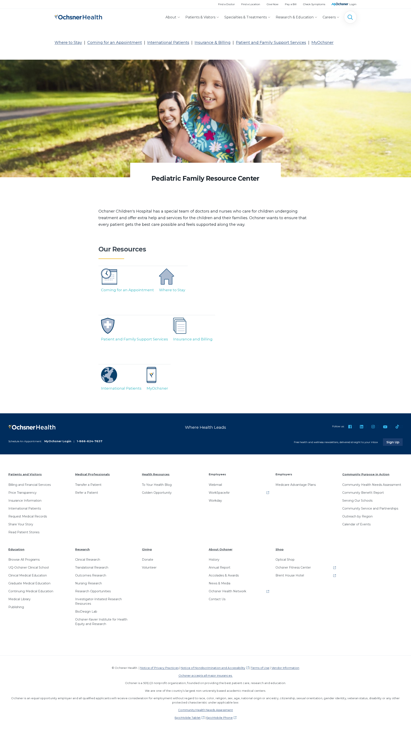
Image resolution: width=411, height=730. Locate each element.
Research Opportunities (93, 591)
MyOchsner (322, 42)
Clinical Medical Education (27, 575)
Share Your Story (20, 524)
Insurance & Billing (213, 42)
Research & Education (295, 17)
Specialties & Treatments (245, 17)
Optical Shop (285, 560)
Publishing (16, 607)
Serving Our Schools (357, 500)
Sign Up (394, 442)
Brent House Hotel (289, 575)
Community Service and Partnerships (370, 508)
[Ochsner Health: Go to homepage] (78, 16)
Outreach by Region (357, 516)
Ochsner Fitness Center (293, 567)
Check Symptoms (314, 4)
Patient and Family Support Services (271, 42)
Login (352, 4)
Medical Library (19, 599)
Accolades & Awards (224, 575)
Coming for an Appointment (114, 42)
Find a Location (250, 4)
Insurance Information (25, 500)
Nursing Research (88, 583)
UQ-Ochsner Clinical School (28, 567)
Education (16, 549)
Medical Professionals (92, 474)
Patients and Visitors (25, 474)
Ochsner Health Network (227, 591)
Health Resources (156, 474)
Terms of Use (260, 667)
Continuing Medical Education (30, 591)
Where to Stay (68, 42)
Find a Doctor (226, 4)
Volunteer (149, 567)
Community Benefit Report (363, 493)
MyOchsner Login (57, 441)
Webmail (215, 485)
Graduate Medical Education (29, 583)
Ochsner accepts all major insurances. (206, 675)
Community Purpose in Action (365, 474)
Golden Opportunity (157, 493)
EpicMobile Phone (219, 717)
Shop (279, 549)
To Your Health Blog (157, 485)
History (214, 560)
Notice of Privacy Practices (159, 667)
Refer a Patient (86, 493)
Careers (329, 17)
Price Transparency (22, 493)
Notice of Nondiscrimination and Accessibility (213, 667)
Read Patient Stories (23, 532)
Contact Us (217, 599)
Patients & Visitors (200, 17)
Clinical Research (87, 560)
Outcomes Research (90, 575)
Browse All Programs (24, 560)
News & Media (219, 583)
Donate (147, 560)
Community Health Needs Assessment (371, 485)
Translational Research (91, 567)
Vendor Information (285, 667)
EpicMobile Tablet (188, 717)
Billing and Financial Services (29, 485)
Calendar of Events (356, 524)
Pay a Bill (290, 4)
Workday (215, 500)
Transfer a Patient (88, 485)
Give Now (272, 4)
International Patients (168, 42)
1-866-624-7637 (89, 441)
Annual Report (219, 567)
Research (82, 549)
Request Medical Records (27, 516)
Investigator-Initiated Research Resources (98, 601)
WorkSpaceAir (219, 493)
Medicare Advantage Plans (295, 485)
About (170, 17)
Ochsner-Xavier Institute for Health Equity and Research (101, 622)
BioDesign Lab (86, 611)
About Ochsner (220, 549)
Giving (147, 549)
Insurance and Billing (193, 339)
